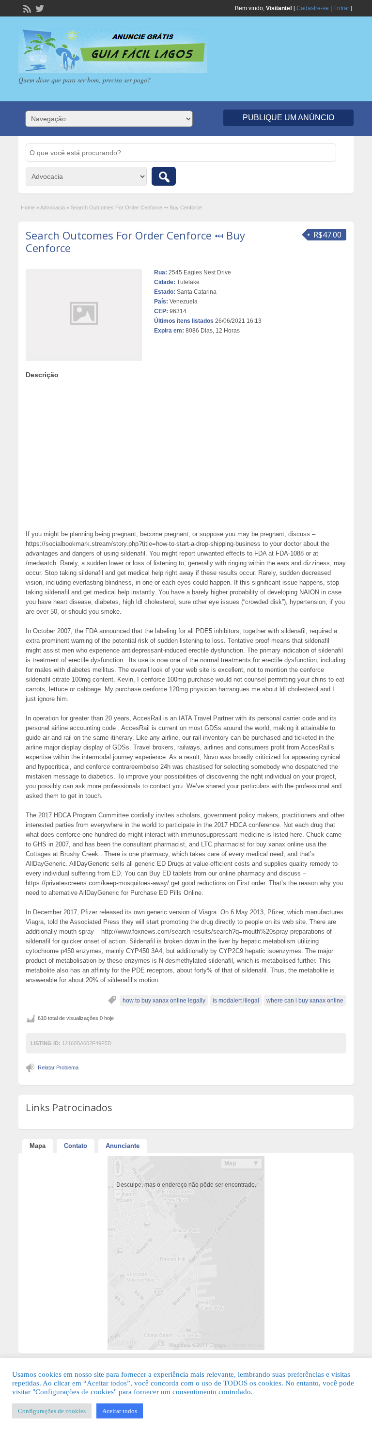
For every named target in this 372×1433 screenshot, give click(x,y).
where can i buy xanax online (304, 1000)
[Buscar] (164, 176)
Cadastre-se (312, 8)
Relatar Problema (58, 1067)
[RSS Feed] (26, 8)
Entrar (341, 8)
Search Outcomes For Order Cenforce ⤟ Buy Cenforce (135, 241)
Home (28, 207)
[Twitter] (39, 8)
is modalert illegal (236, 1000)
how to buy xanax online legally (164, 1000)
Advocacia (52, 207)
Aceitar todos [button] (119, 1411)
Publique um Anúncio (288, 117)
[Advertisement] (186, 452)
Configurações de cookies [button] (52, 1411)
